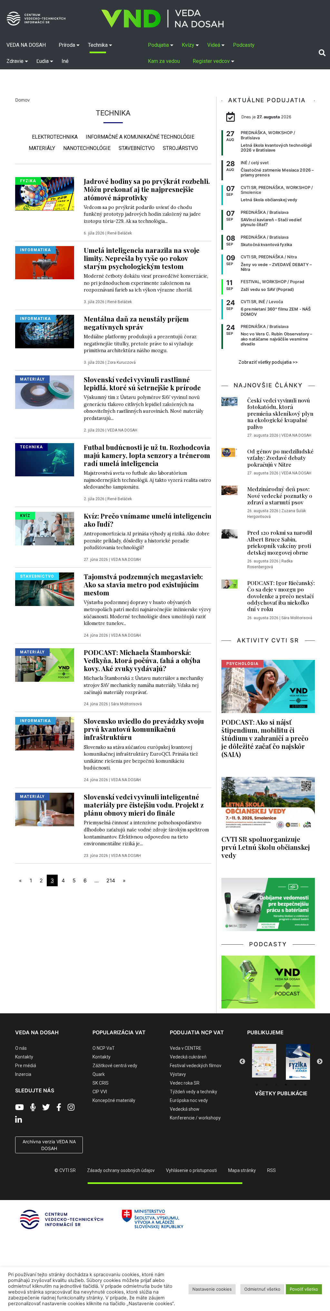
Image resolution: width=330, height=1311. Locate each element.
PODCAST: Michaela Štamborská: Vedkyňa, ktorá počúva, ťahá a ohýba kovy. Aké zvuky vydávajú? (142, 660)
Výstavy (178, 1074)
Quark (98, 1074)
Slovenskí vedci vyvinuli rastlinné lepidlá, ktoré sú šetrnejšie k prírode (142, 383)
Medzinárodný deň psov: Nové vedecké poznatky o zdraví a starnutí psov (279, 495)
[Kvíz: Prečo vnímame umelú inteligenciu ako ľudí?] (44, 528)
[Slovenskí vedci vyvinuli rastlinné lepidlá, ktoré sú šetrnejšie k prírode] (44, 391)
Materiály (42, 148)
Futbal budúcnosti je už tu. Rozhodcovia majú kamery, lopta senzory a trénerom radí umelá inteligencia (147, 455)
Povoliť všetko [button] (304, 1289)
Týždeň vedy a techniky (193, 1091)
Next (319, 1061)
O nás (21, 1048)
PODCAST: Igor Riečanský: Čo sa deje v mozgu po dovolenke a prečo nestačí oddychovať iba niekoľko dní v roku (281, 596)
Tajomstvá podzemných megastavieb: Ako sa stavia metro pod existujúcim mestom (143, 584)
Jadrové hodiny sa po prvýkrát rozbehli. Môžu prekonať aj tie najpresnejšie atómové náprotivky (147, 189)
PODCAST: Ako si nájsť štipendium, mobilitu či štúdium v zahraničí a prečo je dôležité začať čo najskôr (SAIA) (264, 738)
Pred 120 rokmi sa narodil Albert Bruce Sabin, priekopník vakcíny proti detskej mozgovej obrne (279, 542)
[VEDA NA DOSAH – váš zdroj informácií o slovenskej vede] (162, 18)
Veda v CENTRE (185, 1048)
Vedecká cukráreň (188, 1056)
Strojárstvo (180, 148)
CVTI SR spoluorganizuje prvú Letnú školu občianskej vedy (265, 846)
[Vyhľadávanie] (322, 53)
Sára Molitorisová (126, 704)
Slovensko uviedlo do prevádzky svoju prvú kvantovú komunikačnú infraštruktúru (144, 728)
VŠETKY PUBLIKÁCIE (281, 1093)
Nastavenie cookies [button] (212, 1289)
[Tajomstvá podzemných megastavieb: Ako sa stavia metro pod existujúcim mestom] (44, 588)
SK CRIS (100, 1083)
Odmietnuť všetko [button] (262, 1289)
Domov (22, 100)
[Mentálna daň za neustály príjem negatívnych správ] (44, 331)
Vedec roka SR (184, 1083)
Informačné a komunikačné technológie (140, 137)
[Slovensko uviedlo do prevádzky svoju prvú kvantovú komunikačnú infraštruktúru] (44, 733)
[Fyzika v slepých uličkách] (264, 1062)
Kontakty (24, 1056)
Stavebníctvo (137, 148)
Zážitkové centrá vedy (114, 1065)
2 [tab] (266, 1084)
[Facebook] (58, 1107)
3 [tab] (276, 1084)
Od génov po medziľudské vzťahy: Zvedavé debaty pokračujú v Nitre (280, 458)
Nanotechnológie (87, 148)
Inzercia (23, 1074)
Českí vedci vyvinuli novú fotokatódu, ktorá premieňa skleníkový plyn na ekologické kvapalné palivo (280, 413)
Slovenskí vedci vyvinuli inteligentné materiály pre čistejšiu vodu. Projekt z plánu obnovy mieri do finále (144, 804)
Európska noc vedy (189, 1100)
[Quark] (298, 1062)
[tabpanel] (264, 1062)
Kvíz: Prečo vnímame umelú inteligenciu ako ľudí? (147, 519)
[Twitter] (46, 1107)
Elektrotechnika (55, 137)
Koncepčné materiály (113, 1100)
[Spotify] (33, 1107)
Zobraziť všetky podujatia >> (268, 362)
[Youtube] (19, 1107)
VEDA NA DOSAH (122, 430)
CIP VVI (99, 1091)
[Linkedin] (18, 1120)
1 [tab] (257, 1084)
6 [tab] (305, 1084)
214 (110, 880)
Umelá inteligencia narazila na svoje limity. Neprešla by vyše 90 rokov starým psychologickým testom (141, 258)
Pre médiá (25, 1065)
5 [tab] (295, 1084)
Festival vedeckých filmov (195, 1065)
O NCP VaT (103, 1048)
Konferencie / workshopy (195, 1117)
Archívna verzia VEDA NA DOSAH (49, 1145)
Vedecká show (184, 1109)
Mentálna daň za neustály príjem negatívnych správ (136, 322)
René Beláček (119, 233)
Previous (242, 1061)
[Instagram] (71, 1107)
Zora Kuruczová (121, 362)
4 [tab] (286, 1084)
